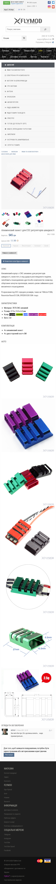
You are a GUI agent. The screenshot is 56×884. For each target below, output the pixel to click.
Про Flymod (8, 790)
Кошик (6, 38)
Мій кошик (33, 3)
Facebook (7, 850)
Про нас (34, 57)
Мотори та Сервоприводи (17, 81)
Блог (4, 57)
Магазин (16, 51)
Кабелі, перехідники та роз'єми (19, 129)
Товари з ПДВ (29, 51)
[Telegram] (53, 2)
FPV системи (12, 86)
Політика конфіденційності (13, 826)
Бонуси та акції (9, 822)
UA (19, 10)
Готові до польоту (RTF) (17, 124)
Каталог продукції (10, 773)
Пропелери (11, 97)
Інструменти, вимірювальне (18, 140)
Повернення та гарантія (12, 814)
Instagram (7, 838)
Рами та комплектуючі (16, 70)
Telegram (7, 834)
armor (13, 730)
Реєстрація (9, 755)
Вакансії (7, 802)
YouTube (7, 842)
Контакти (45, 57)
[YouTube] (53, 6)
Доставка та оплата (18, 57)
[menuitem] (5, 51)
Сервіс (49, 51)
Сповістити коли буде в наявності (16, 261)
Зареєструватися (17, 3)
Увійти (6, 3)
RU (21, 10)
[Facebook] (49, 2)
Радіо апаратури (13, 108)
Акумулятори (12, 102)
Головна (5, 51)
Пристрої (10, 118)
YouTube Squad (9, 846)
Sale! (40, 51)
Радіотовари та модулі (16, 113)
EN (24, 10)
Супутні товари (13, 145)
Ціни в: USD (31, 6)
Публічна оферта (10, 818)
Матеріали (11, 134)
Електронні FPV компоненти (17, 75)
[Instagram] (49, 6)
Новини (6, 798)
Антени (10, 91)
